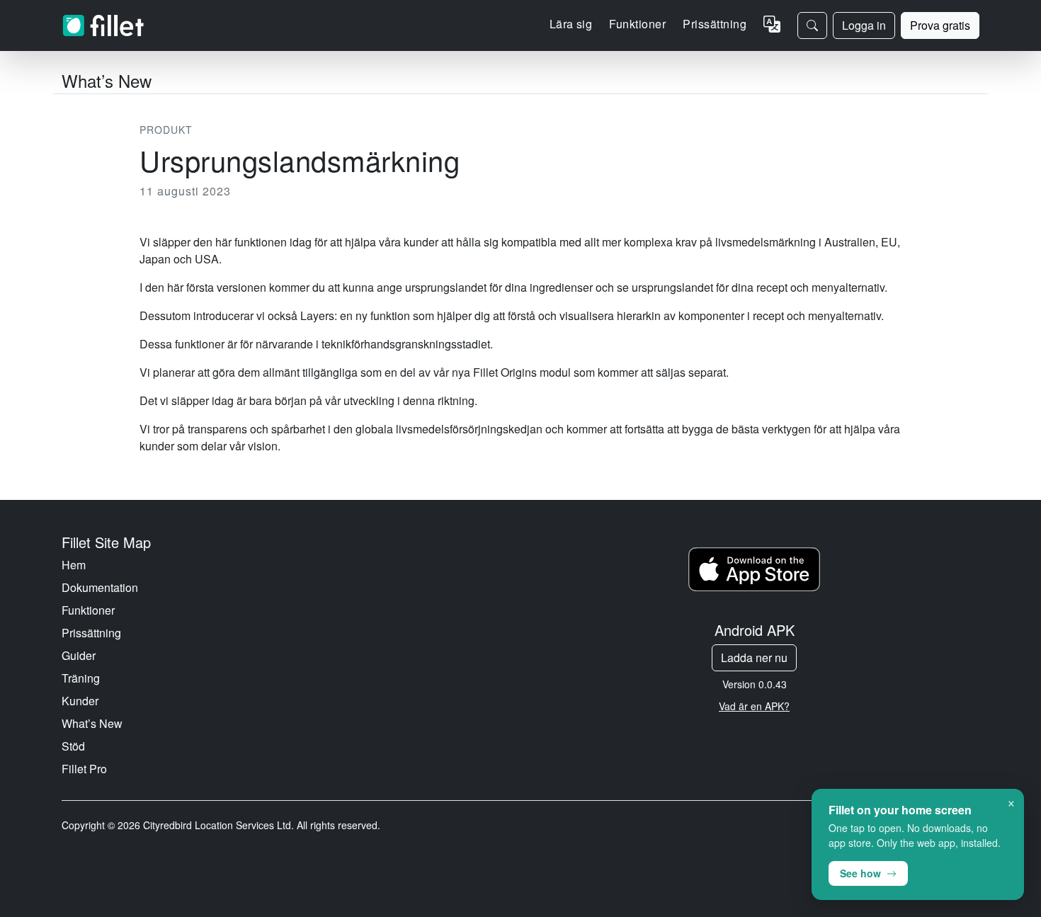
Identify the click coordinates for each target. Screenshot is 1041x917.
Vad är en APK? (754, 706)
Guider (79, 655)
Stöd (73, 746)
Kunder (80, 701)
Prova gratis (940, 25)
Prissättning (714, 24)
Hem (74, 565)
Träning (81, 678)
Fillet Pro (84, 769)
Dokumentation (100, 587)
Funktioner (88, 610)
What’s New (92, 723)
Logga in (864, 25)
